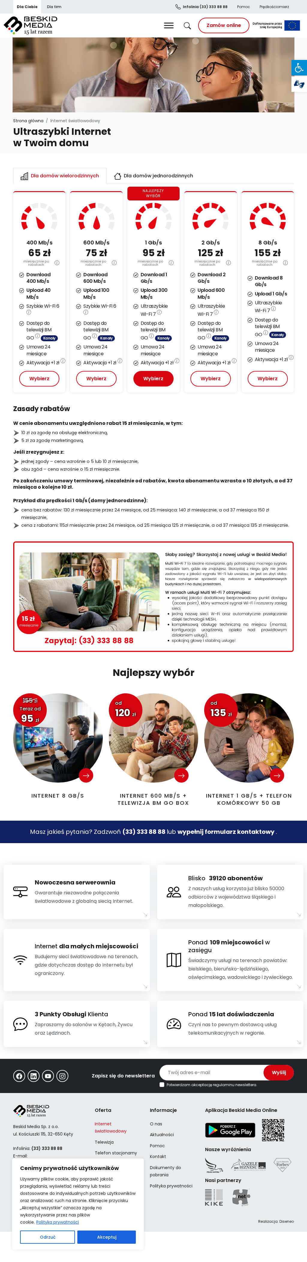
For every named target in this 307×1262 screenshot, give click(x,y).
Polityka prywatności (57, 1222)
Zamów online (224, 25)
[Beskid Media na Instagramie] (62, 1076)
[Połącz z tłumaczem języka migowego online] (299, 84)
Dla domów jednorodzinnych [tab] (158, 175)
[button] (299, 68)
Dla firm (54, 6)
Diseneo (286, 1221)
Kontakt (158, 1157)
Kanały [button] (49, 338)
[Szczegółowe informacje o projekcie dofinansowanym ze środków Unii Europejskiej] (276, 25)
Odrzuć (47, 1237)
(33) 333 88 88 (205, 6)
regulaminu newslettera (234, 1084)
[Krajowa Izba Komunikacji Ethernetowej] (214, 1197)
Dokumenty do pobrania (165, 1171)
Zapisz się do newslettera (123, 1075)
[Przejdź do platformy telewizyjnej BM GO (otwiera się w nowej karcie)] (37, 337)
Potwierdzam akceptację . (212, 1085)
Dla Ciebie (27, 6)
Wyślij (279, 1072)
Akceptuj (106, 1237)
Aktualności (162, 1135)
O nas (156, 1124)
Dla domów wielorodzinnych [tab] (64, 175)
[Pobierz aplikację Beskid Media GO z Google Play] (230, 1130)
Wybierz (39, 378)
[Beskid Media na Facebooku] (19, 1076)
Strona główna (28, 121)
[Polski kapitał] (214, 1165)
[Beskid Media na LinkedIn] (34, 1076)
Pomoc (243, 6)
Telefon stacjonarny (116, 1153)
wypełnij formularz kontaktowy (226, 832)
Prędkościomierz (274, 6)
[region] (78, 1204)
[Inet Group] (241, 1197)
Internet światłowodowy (111, 1127)
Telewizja (104, 1142)
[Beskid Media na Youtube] (48, 1076)
